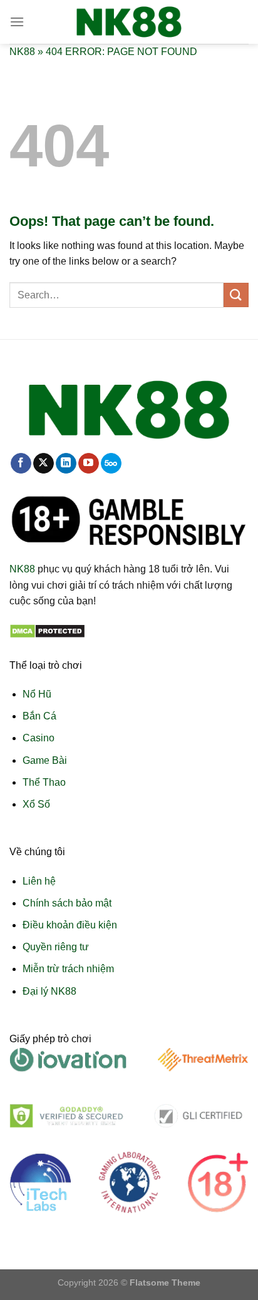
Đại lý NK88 (49, 991)
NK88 (22, 51)
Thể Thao (44, 782)
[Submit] (236, 295)
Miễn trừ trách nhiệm (68, 968)
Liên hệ (39, 881)
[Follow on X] (43, 463)
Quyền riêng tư (56, 947)
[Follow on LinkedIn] (66, 463)
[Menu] (16, 21)
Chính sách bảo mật (67, 903)
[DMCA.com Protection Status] (47, 630)
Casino (38, 738)
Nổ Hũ (37, 694)
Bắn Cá (39, 716)
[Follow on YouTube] (88, 463)
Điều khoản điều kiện (70, 925)
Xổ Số (36, 804)
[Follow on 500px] (111, 463)
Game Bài (45, 760)
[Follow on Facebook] (21, 463)
